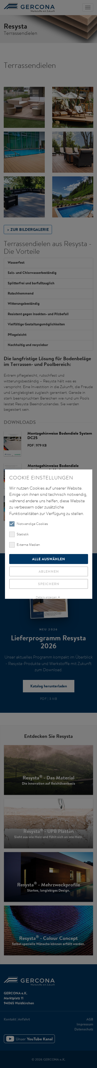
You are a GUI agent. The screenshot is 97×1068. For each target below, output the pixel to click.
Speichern (48, 583)
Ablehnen (48, 571)
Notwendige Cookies (32, 523)
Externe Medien (28, 544)
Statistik (23, 534)
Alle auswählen (48, 559)
